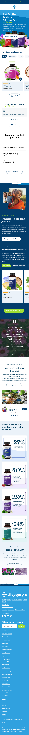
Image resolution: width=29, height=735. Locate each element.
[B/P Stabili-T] (22, 400)
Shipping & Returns (20, 610)
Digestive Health (6, 637)
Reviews (9, 599)
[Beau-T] (12, 71)
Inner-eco (4, 711)
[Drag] (14, 571)
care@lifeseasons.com (7, 607)
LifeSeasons (5, 695)
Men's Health (5, 646)
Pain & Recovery (6, 653)
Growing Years (5, 664)
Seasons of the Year (7, 690)
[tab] (4, 56)
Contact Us (4, 610)
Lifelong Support (6, 684)
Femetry (4, 714)
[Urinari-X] (9, 395)
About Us (4, 599)
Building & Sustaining (7, 674)
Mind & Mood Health (7, 649)
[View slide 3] (15, 119)
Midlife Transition (6, 677)
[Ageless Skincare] (6, 401)
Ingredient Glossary (17, 599)
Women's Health (6, 659)
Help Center (11, 610)
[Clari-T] (12, 280)
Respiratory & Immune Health (9, 656)
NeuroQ (3, 699)
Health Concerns (6, 708)
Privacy (3, 725)
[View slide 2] (14, 119)
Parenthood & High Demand (9, 671)
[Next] (26, 337)
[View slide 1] (12, 119)
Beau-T (5, 85)
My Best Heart (5, 702)
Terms (3, 722)
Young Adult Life (6, 668)
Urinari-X (11, 408)
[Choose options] (20, 79)
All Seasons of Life (6, 687)
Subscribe (21, 626)
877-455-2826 (5, 605)
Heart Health (5, 643)
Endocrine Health (6, 640)
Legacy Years (5, 680)
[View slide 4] (17, 119)
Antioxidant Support (7, 633)
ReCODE (4, 705)
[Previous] (3, 337)
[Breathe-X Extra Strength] (19, 392)
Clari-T (5, 294)
